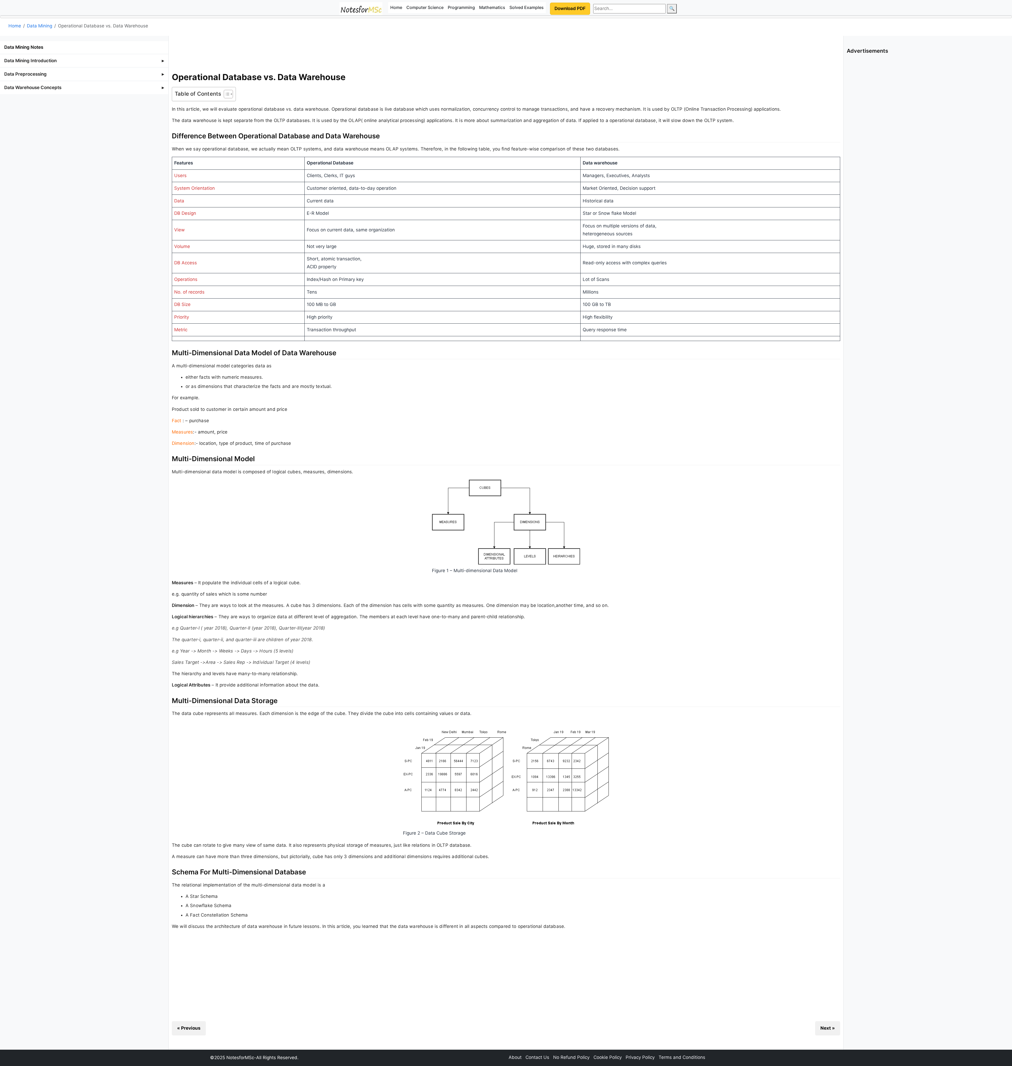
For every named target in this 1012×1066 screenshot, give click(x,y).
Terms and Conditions (682, 1057)
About (515, 1057)
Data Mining (39, 25)
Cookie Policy (607, 1057)
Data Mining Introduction (30, 60)
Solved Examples (526, 7)
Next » (827, 1028)
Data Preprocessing (25, 74)
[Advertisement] (506, 52)
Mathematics (492, 7)
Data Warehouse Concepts (32, 87)
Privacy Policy (640, 1057)
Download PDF (570, 8)
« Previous (189, 1028)
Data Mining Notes (23, 47)
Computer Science (425, 7)
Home (396, 7)
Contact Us (537, 1057)
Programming (461, 7)
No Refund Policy (571, 1057)
